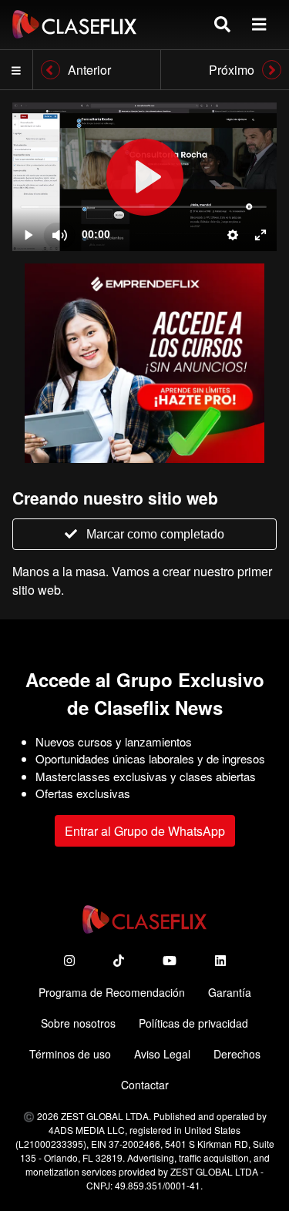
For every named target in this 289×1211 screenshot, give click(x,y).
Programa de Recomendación (112, 992)
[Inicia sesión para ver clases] (144, 176)
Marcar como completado (155, 534)
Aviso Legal (162, 1054)
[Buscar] (222, 24)
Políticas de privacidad (193, 1023)
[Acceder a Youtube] (169, 960)
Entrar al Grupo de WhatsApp (145, 831)
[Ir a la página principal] (74, 24)
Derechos (236, 1054)
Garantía (229, 992)
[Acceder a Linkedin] (220, 960)
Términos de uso (70, 1054)
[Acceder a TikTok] (119, 960)
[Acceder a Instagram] (69, 960)
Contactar (145, 1084)
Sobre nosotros (78, 1023)
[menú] (259, 24)
